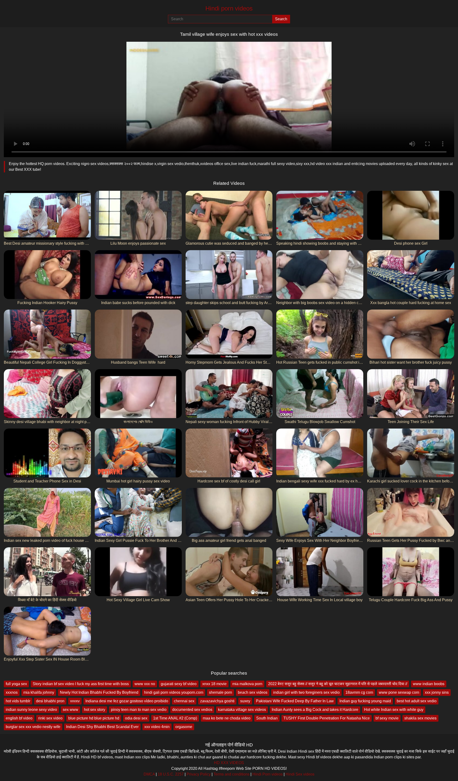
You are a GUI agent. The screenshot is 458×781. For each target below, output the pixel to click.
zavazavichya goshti (217, 701)
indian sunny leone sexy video (31, 710)
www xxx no (145, 684)
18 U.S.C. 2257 (171, 774)
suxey (245, 701)
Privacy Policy (199, 774)
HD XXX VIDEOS (229, 763)
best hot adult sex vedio (417, 701)
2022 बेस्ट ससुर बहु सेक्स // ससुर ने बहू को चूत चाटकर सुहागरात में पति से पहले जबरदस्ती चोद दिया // (337, 684)
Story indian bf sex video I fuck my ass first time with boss (81, 684)
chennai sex (184, 701)
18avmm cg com (359, 692)
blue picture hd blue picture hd (93, 718)
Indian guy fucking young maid (365, 701)
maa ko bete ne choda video (226, 718)
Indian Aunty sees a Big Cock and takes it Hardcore (315, 710)
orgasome (183, 727)
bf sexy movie (387, 718)
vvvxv (75, 701)
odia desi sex (136, 718)
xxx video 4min (157, 727)
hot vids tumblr (18, 701)
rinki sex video (50, 718)
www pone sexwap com (399, 692)
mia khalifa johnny (38, 692)
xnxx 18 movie (214, 684)
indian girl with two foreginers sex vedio (306, 692)
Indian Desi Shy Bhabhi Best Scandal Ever (102, 727)
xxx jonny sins (437, 692)
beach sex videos (252, 692)
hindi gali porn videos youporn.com (173, 692)
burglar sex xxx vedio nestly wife (33, 727)
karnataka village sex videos (242, 710)
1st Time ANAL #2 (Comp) (175, 718)
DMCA (149, 774)
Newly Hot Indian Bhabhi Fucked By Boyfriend (99, 692)
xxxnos (12, 692)
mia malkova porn (247, 684)
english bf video (19, 718)
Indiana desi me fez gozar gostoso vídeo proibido (126, 701)
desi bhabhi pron (50, 701)
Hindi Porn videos (267, 774)
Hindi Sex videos (300, 774)
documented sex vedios (192, 710)
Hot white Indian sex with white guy (393, 710)
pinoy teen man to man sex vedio (139, 710)
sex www (70, 710)
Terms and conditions (231, 774)
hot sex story (94, 710)
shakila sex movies (420, 718)
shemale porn (220, 692)
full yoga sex (16, 684)
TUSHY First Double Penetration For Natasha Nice (326, 718)
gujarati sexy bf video (179, 684)
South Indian (267, 718)
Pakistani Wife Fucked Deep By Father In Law (295, 701)
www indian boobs (428, 684)
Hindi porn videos (229, 8)
